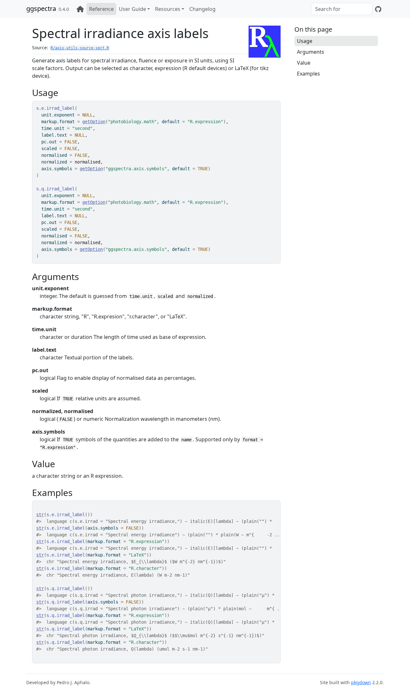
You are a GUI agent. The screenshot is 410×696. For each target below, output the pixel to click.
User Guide (132, 8)
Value (303, 62)
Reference (101, 8)
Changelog (202, 8)
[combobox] (342, 9)
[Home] (80, 9)
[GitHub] (378, 9)
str (40, 514)
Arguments (310, 51)
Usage (304, 40)
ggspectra (41, 8)
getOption (93, 121)
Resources (167, 8)
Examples (308, 73)
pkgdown (361, 682)
